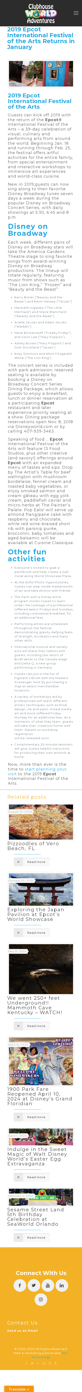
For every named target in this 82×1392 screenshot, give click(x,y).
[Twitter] (32, 1363)
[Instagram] (50, 1363)
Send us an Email (22, 1330)
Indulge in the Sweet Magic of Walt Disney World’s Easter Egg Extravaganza (37, 1156)
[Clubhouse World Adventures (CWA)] (41, 13)
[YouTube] (38, 1363)
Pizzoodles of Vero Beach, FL (33, 846)
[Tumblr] (56, 1363)
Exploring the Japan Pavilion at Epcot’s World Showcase (36, 914)
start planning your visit (37, 771)
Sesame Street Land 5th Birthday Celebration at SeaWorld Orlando (35, 1217)
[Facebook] (26, 1363)
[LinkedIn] (44, 1363)
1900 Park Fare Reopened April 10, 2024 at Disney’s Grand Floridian (40, 1096)
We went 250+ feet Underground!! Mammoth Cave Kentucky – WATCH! (35, 1005)
